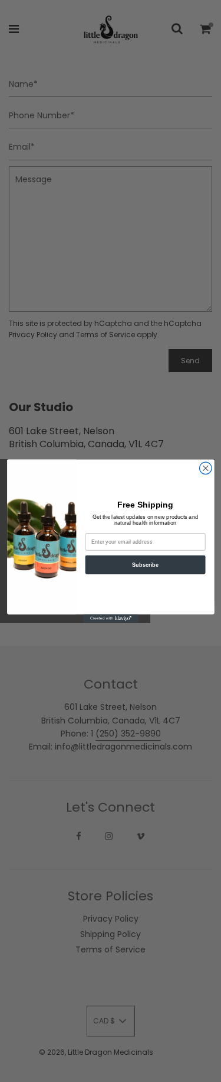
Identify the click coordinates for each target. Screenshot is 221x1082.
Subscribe (145, 564)
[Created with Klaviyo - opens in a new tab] (110, 618)
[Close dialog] (205, 468)
